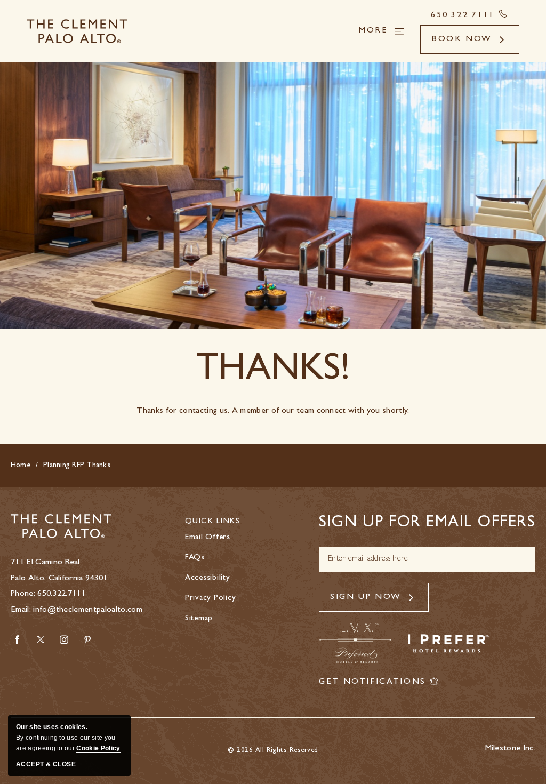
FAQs (195, 558)
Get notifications (372, 682)
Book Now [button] (461, 39)
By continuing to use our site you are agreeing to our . (69, 737)
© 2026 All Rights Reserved (273, 750)
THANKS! (273, 372)
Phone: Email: (76, 586)
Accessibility (207, 578)
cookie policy (98, 748)
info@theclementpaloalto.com (87, 610)
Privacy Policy (210, 599)
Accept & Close (46, 764)
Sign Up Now (366, 597)
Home (20, 465)
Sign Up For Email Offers (427, 524)
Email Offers (207, 538)
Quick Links (212, 522)
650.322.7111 (61, 594)
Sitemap (199, 619)
